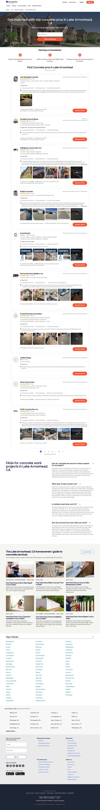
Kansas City (39, 664)
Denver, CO (13, 716)
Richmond (69, 684)
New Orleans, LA (56, 720)
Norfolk (68, 681)
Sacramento (10, 661)
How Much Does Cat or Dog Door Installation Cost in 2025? (18, 617)
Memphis (68, 655)
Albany (38, 672)
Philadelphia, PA (15, 724)
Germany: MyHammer (40, 793)
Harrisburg (69, 644)
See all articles (87, 552)
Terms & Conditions (59, 800)
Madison (68, 692)
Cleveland (39, 695)
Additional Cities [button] (10, 731)
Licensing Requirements (74, 755)
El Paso (68, 667)
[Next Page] (63, 451)
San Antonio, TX (77, 724)
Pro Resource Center (44, 767)
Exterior (14, 5)
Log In (82, 2)
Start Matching (50, 39)
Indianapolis (10, 700)
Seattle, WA (54, 728)
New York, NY (76, 720)
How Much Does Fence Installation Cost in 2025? (48, 618)
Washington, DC (77, 728)
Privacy (41, 797)
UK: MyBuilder (70, 793)
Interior (8, 5)
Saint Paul (39, 661)
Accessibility (58, 797)
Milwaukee (69, 695)
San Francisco (10, 667)
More (29, 5)
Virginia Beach (70, 686)
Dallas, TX (75, 713)
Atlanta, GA (13, 713)
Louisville (38, 641)
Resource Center (72, 745)
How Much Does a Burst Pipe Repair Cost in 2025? (19, 584)
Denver (8, 672)
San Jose (9, 669)
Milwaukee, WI (14, 720)
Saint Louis (39, 667)
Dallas (67, 664)
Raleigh (38, 686)
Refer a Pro (71, 748)
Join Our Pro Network (44, 764)
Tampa (8, 692)
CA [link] (12, 9)
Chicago (8, 698)
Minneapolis (39, 658)
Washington (10, 678)
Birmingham (10, 641)
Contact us (71, 774)
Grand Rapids (40, 655)
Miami (8, 686)
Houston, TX (34, 716)
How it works (71, 762)
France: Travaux (30, 793)
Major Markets (12, 637)
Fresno (8, 650)
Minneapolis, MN (35, 720)
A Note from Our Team (74, 753)
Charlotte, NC (34, 713)
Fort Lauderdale (11, 681)
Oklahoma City (40, 700)
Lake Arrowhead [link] (19, 9)
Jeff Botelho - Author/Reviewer (15, 580)
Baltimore (39, 647)
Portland (68, 641)
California (45, 797)
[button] (26, 100)
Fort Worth (69, 669)
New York (39, 675)
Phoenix (8, 644)
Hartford (8, 675)
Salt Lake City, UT (56, 724)
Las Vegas (39, 669)
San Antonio (69, 675)
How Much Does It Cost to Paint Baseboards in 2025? (77, 584)
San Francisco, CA (36, 728)
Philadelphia (69, 647)
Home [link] (7, 9)
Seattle (68, 689)
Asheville (38, 678)
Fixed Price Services (43, 745)
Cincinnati (39, 692)
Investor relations (72, 772)
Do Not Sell (51, 797)
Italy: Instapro (50, 793)
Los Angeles (10, 655)
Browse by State (24, 708)
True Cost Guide (72, 743)
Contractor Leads (43, 769)
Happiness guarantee (73, 777)
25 (59, 451)
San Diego (9, 664)
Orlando (8, 689)
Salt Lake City (70, 678)
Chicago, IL (54, 713)
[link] (50, 80)
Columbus (39, 698)
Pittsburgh (69, 650)
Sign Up (90, 2)
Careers (70, 767)
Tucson (8, 647)
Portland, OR (34, 724)
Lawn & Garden (22, 5)
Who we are (71, 764)
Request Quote (80, 110)
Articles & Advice (36, 5)
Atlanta (8, 695)
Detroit (38, 653)
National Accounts (43, 772)
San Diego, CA (14, 728)
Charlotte (39, 681)
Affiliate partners (72, 779)
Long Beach (10, 653)
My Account (71, 740)
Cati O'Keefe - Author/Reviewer (45, 613)
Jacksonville (10, 684)
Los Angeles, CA (56, 716)
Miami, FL (75, 716)
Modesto (9, 658)
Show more (84, 164)
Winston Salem (40, 689)
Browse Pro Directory (44, 743)
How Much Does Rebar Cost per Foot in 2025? (50, 584)
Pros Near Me (71, 750)
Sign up (16, 757)
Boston (38, 650)
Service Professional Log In (45, 762)
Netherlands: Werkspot (60, 793)
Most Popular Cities (11, 709)
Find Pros (40, 740)
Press (69, 769)
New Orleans (40, 644)
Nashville (68, 658)
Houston (68, 672)
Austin (67, 661)
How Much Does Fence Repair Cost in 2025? (80, 617)
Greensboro (39, 684)
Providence (69, 653)
